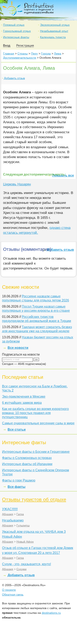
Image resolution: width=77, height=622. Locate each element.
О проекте (9, 589)
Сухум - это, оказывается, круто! (26, 564)
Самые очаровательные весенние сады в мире (38, 423)
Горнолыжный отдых (17, 31)
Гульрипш (23, 525)
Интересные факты (16, 37)
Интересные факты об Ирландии (27, 464)
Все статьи (17, 429)
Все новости (18, 347)
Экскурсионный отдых (55, 24)
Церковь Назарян (17, 184)
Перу (34, 53)
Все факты (16, 486)
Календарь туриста (53, 37)
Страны (22, 53)
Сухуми (21, 569)
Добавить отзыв (14, 78)
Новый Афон (25, 541)
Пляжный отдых (13, 24)
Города (46, 53)
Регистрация (25, 45)
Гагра (20, 514)
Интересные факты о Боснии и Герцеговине (36, 451)
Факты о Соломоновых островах (27, 458)
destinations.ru (51, 612)
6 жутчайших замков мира (22, 402)
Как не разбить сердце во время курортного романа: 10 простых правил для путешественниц (35, 413)
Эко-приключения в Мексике (23, 396)
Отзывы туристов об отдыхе (34, 499)
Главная (8, 53)
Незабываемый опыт (54, 31)
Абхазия (7, 514)
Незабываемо (13, 520)
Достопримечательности (19, 57)
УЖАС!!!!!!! (10, 509)
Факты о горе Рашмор (18, 480)
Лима (57, 53)
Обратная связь (12, 594)
